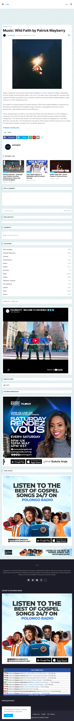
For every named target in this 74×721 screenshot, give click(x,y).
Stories (37, 277)
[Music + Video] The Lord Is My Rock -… (40, 682)
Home (5, 26)
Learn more (18, 711)
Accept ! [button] (8, 715)
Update (37, 287)
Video (37, 291)
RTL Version (51, 714)
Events (37, 263)
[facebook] (28, 580)
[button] (2, 4)
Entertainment (37, 260)
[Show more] (41, 137)
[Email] (38, 137)
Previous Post (8, 210)
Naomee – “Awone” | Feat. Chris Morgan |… (34, 684)
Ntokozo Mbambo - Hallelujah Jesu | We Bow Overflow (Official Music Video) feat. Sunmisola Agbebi (13, 177)
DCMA (43, 714)
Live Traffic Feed (37, 670)
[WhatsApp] (30, 137)
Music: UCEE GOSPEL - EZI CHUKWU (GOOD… (36, 673)
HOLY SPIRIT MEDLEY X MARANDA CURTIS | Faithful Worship (35, 176)
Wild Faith (33, 95)
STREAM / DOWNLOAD (11, 128)
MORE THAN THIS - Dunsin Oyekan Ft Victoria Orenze (58, 175)
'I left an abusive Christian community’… (33, 680)
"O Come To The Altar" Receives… (32, 686)
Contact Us (36, 714)
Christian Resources (37, 253)
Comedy (37, 256)
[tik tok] (45, 580)
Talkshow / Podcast (37, 280)
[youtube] (37, 580)
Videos (37, 294)
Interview (37, 270)
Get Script (31, 695)
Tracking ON (42, 695)
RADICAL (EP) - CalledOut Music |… (32, 693)
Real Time (36, 695)
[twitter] (32, 580)
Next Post (67, 210)
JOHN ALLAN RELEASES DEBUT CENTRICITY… (36, 677)
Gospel (37, 267)
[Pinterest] (34, 137)
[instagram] (41, 580)
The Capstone (37, 284)
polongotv (16, 145)
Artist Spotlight (37, 249)
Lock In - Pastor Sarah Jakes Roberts (38, 675)
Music (10, 26)
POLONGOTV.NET (28, 689)
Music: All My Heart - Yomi (46, 691)
